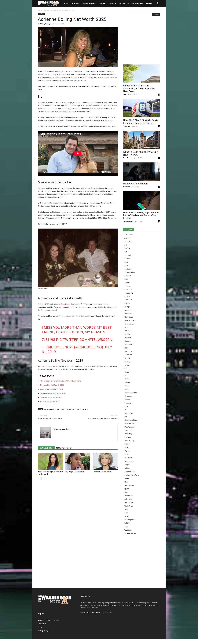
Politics (127, 468)
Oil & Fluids (128, 461)
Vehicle (127, 523)
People (127, 465)
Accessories (128, 234)
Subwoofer (128, 496)
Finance (127, 341)
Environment (129, 324)
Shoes (126, 478)
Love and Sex (129, 423)
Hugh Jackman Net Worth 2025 (50, 418)
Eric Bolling (70, 409)
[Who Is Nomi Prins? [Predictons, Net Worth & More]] (50, 461)
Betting (127, 248)
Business (76, 3)
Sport (126, 489)
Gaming (102, 3)
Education (128, 313)
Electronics (128, 317)
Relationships (129, 471)
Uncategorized (130, 520)
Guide (126, 372)
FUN (126, 348)
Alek (124, 94)
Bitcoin (127, 259)
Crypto (126, 303)
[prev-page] (39, 478)
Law (125, 410)
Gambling (128, 355)
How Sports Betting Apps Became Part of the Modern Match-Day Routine (141, 215)
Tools (126, 513)
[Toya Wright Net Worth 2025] (77, 461)
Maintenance (129, 427)
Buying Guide (129, 272)
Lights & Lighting (130, 420)
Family (126, 331)
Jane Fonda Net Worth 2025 (102, 472)
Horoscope (128, 396)
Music (126, 454)
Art (125, 245)
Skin (126, 482)
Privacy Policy (43, 630)
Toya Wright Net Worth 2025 (74, 472)
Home (40, 10)
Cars (126, 279)
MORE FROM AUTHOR (64, 448)
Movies (127, 447)
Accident (127, 238)
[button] (157, 4)
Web (126, 526)
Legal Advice (129, 413)
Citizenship (128, 293)
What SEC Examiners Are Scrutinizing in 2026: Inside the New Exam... (139, 88)
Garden (127, 365)
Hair (126, 375)
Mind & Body (129, 441)
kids (78, 409)
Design (127, 307)
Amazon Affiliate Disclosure (48, 620)
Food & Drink (129, 344)
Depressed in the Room (135, 183)
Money (127, 444)
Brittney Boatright (45, 24)
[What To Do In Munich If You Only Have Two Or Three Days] (141, 140)
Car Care (127, 276)
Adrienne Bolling (49, 409)
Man (126, 430)
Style (126, 492)
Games (127, 358)
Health (112, 3)
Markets (127, 437)
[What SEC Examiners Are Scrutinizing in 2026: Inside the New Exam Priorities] (141, 73)
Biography (128, 255)
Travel (149, 3)
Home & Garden (130, 392)
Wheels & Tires (130, 533)
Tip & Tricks (128, 506)
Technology (137, 3)
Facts (126, 327)
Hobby (126, 386)
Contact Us (42, 624)
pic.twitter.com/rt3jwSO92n (84, 339)
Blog (126, 262)
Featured (127, 338)
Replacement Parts (131, 475)
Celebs (127, 283)
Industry (127, 403)
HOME (66, 3)
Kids (126, 406)
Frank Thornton (128, 158)
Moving (127, 451)
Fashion (127, 334)
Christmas (128, 289)
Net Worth (124, 3)
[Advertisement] (141, 41)
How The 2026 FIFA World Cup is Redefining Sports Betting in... (140, 121)
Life (125, 417)
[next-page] (42, 478)
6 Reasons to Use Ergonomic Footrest (103, 418)
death (63, 409)
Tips (126, 509)
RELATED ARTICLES (46, 448)
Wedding (127, 530)
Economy (127, 310)
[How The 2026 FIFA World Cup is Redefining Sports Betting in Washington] (141, 108)
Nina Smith (126, 126)
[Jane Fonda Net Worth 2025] (105, 461)
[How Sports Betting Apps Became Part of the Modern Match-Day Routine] (141, 200)
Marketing (128, 434)
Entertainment (89, 3)
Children (127, 286)
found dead (65, 304)
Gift (125, 368)
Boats (126, 265)
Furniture (128, 351)
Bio (58, 409)
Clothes (127, 296)
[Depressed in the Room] (141, 171)
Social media (129, 485)
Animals (127, 241)
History (127, 382)
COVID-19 (128, 300)
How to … (127, 399)
